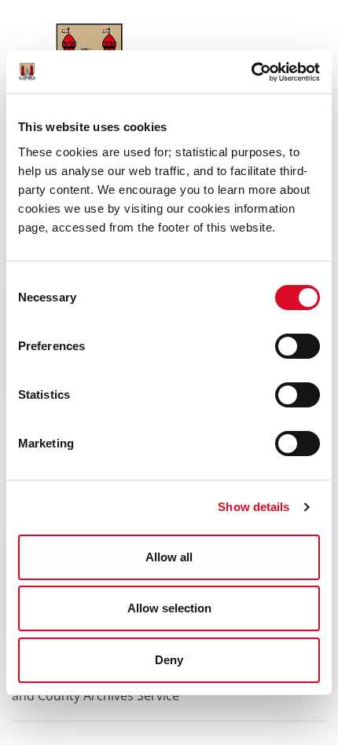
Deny (169, 659)
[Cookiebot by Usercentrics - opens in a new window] (251, 72)
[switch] (297, 346)
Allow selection (169, 608)
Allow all (169, 557)
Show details (253, 506)
